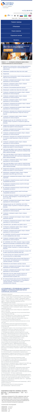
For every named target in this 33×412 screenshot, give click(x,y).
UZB (2, 393)
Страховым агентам (16, 35)
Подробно (8, 50)
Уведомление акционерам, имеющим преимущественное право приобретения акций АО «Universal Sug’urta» (17, 126)
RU (26, 392)
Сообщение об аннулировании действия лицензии (14, 87)
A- (12, 15)
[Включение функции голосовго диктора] (18, 16)
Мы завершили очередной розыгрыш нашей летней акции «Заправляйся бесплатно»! (16, 181)
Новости (4, 61)
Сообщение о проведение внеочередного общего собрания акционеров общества (16, 217)
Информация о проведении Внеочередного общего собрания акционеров (16, 177)
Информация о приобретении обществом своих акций (15, 71)
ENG (6, 393)
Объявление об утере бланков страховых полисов (14, 263)
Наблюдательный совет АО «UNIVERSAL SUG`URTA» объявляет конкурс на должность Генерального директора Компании (16, 121)
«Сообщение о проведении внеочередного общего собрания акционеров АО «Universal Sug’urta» (16, 104)
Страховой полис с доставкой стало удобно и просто (15, 224)
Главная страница (16, 22)
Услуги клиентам (16, 31)
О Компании (16, 26)
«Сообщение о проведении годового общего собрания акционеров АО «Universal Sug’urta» (15, 160)
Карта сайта (14, 18)
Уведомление (6, 73)
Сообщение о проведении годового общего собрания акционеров (15, 214)
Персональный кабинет (24, 18)
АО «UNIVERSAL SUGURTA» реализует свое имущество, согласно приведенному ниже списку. (16, 235)
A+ (9, 15)
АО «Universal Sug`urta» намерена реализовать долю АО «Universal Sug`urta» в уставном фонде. (16, 255)
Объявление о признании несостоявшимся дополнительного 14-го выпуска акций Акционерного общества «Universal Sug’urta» (16, 112)
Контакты (16, 40)
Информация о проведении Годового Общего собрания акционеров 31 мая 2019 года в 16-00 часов (15, 173)
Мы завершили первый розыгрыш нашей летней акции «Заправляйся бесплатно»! (15, 192)
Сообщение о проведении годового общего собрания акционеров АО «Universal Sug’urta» (15, 84)
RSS (31, 18)
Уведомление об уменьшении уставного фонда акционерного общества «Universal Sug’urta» (17, 77)
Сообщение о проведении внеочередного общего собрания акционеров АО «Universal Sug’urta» (16, 80)
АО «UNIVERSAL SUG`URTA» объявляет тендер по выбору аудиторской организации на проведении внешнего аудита (16, 242)
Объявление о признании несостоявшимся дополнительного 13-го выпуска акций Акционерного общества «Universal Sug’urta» (16, 138)
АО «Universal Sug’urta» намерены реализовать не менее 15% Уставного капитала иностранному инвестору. (17, 251)
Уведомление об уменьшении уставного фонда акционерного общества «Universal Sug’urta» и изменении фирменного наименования (17, 68)
